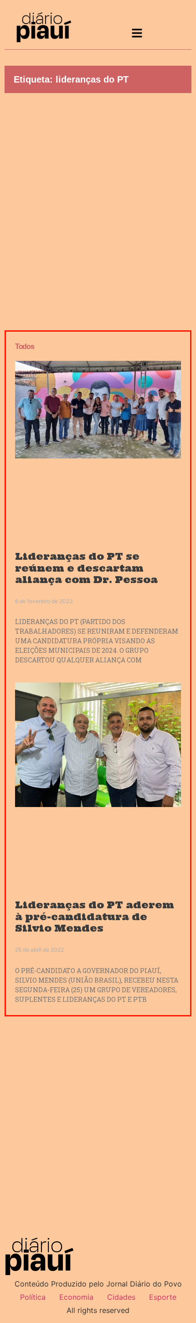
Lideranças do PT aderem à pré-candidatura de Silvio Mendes (94, 916)
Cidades (121, 1297)
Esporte (162, 1297)
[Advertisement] (98, 209)
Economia (76, 1297)
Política (33, 1297)
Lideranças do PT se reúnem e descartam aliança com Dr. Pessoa (86, 567)
